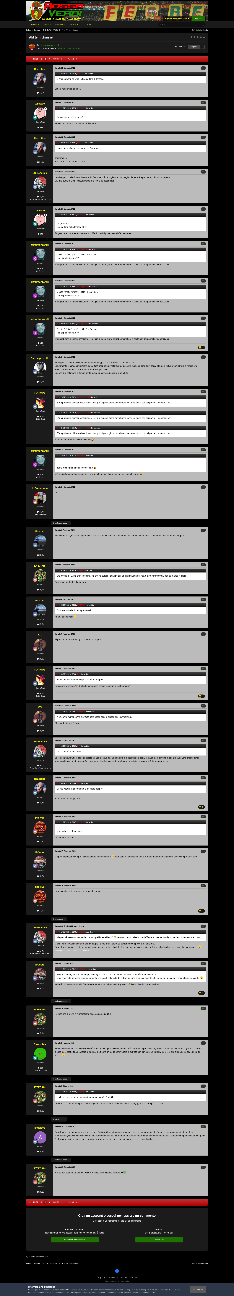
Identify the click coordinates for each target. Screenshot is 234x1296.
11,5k (41, 841)
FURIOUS (39, 392)
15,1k (41, 590)
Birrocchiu (40, 1044)
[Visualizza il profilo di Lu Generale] (40, 183)
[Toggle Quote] (57, 74)
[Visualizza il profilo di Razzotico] (40, 79)
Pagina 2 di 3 (73, 59)
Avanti (55, 59)
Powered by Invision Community (117, 1281)
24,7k (41, 197)
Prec (35, 59)
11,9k (41, 512)
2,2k (41, 1068)
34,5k (41, 93)
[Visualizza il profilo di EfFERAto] (40, 575)
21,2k (41, 382)
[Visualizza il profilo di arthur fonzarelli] (40, 254)
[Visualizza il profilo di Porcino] (40, 541)
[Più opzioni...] (203, 68)
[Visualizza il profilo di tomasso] (40, 113)
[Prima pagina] (30, 59)
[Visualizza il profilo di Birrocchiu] (40, 1054)
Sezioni (34, 24)
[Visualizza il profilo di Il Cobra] (40, 862)
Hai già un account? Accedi (176, 19)
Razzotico (40, 69)
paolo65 (39, 817)
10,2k (41, 876)
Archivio (73, 24)
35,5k (41, 1152)
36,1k (41, 417)
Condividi (181, 47)
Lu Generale (40, 173)
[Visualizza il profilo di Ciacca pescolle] (40, 368)
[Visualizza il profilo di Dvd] (40, 645)
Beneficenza (60, 24)
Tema (110, 1277)
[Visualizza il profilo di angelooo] (40, 1137)
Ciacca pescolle (40, 358)
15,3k (41, 659)
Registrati (198, 19)
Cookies (133, 1277)
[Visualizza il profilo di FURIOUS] (40, 402)
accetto (199, 1289)
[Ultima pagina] (62, 59)
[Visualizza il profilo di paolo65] (40, 827)
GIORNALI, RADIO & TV (69, 48)
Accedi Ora (159, 1240)
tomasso (80, 74)
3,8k (41, 127)
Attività (46, 24)
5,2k (41, 268)
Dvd (40, 635)
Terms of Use (65, 1290)
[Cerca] (203, 24)
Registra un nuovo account (74, 1240)
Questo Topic (191, 24)
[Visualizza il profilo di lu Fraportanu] (40, 498)
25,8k (41, 555)
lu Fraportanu (83, 249)
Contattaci (87, 24)
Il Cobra (39, 852)
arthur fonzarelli (40, 244)
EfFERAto (40, 565)
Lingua (100, 1277)
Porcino (39, 531)
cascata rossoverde (50, 45)
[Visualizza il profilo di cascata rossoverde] (32, 47)
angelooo (39, 1127)
